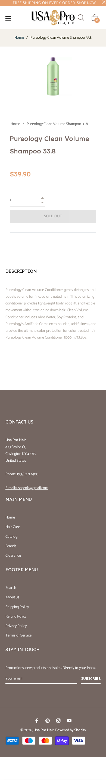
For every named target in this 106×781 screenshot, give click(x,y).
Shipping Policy (17, 607)
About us (12, 597)
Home (19, 38)
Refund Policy (15, 616)
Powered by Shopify (70, 730)
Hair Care (12, 527)
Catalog (11, 537)
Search (10, 588)
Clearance (13, 556)
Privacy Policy (16, 626)
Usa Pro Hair (43, 730)
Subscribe (91, 679)
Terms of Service (18, 635)
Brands (10, 546)
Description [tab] (21, 271)
